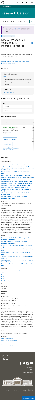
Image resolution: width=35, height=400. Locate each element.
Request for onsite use (10, 139)
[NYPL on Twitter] (24, 363)
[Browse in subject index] (8, 239)
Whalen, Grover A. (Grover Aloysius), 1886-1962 (14, 193)
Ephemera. (4, 274)
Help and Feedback (28, 398)
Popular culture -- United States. (10, 252)
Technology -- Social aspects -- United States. (13, 256)
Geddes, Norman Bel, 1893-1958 (10, 171)
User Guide (17, 28)
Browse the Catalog (24, 21)
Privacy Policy (29, 369)
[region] (17, 135)
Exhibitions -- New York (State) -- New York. (13, 245)
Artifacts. (3, 272)
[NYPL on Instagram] (27, 363)
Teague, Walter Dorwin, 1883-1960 (10, 189)
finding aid (12, 132)
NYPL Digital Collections (7, 338)
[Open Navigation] (31, 2)
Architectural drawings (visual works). (11, 270)
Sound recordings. (6, 280)
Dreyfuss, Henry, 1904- (7, 166)
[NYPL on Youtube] (31, 363)
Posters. (3, 278)
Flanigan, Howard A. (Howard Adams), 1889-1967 (14, 168)
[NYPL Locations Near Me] (22, 2)
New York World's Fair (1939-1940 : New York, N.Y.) (15, 196)
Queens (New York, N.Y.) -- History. (10, 263)
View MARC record (7, 345)
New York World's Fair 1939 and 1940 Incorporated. (15, 238)
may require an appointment (20, 82)
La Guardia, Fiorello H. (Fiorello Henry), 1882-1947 (14, 177)
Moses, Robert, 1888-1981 (8, 185)
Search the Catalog (8, 21)
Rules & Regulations (28, 372)
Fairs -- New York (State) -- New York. (11, 249)
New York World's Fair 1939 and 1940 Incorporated (15, 61)
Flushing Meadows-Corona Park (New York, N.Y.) (14, 260)
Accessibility (30, 367)
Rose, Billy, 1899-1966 (7, 187)
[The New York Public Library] (2, 2)
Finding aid (5, 76)
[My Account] (17, 2)
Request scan (7, 144)
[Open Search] (27, 2)
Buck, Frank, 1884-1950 (7, 164)
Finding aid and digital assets (9, 340)
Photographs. (4, 276)
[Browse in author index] (8, 63)
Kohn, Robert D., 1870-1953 (8, 175)
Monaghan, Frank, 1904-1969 (9, 183)
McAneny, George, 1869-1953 (9, 181)
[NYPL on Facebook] (20, 363)
